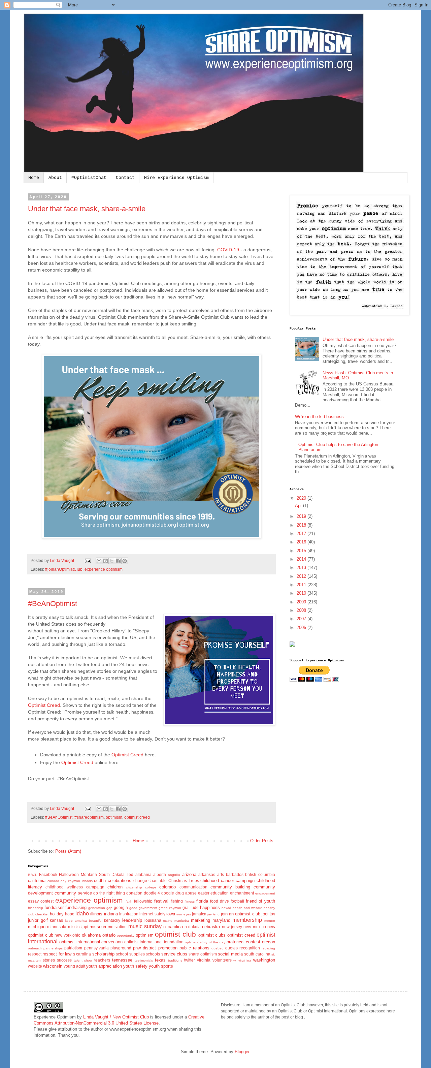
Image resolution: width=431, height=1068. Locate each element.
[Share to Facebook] (118, 561)
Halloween (69, 874)
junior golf (38, 920)
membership (247, 920)
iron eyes (183, 914)
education (219, 893)
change (140, 880)
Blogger (242, 1051)
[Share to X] (111, 561)
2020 (302, 498)
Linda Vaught (62, 560)
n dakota (193, 926)
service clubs (174, 953)
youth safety (135, 966)
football (237, 901)
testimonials (144, 960)
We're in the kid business (319, 416)
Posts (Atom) (68, 851)
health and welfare (247, 908)
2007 (302, 618)
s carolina (82, 954)
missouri (98, 926)
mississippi (78, 926)
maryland (221, 920)
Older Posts (261, 840)
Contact (125, 177)
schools (153, 954)
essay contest (41, 901)
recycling (268, 948)
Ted (130, 874)
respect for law (56, 953)
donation (134, 893)
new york (63, 935)
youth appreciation (104, 966)
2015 (302, 550)
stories (49, 960)
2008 (302, 610)
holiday (57, 913)
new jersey (232, 926)
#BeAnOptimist (52, 603)
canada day (57, 881)
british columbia (260, 874)
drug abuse (186, 893)
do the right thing (109, 893)
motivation (117, 926)
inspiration (128, 914)
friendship (35, 908)
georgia (121, 907)
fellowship (143, 901)
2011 (302, 584)
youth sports (161, 966)
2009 (302, 601)
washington (264, 960)
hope (69, 914)
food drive (219, 901)
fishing (177, 901)
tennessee (122, 960)
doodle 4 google (159, 893)
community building (230, 886)
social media (230, 953)
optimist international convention (91, 941)
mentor (269, 920)
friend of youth (260, 901)
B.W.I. (32, 875)
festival (161, 901)
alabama (143, 874)
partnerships (53, 948)
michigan (36, 926)
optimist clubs (212, 935)
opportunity (125, 935)
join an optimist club (240, 913)
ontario (108, 935)
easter (203, 893)
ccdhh (100, 880)
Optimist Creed (44, 705)
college (150, 887)
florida (202, 901)
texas (160, 960)
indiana (111, 913)
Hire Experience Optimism (176, 177)
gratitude (191, 907)
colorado (167, 886)
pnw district (144, 947)
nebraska (211, 926)
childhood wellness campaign (74, 887)
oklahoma (91, 935)
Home (33, 177)
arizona (189, 874)
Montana (89, 874)
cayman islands (80, 881)
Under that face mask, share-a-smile (86, 209)
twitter (189, 960)
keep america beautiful (83, 920)
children (115, 886)
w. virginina (242, 960)
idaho (82, 913)
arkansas (206, 874)
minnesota (56, 926)
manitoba (181, 920)
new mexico (254, 926)
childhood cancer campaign (227, 880)
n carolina (173, 926)
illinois (96, 913)
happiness (210, 907)
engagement (265, 893)
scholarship (103, 953)
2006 (302, 627)
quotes (231, 948)
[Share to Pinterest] (124, 561)
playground (120, 948)
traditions (175, 960)
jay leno (213, 914)
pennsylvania (96, 948)
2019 (302, 516)
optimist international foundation (154, 942)
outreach (35, 948)
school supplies (130, 954)
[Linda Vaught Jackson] (292, 645)
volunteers (222, 960)
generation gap (100, 908)
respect (34, 954)
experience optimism (104, 569)
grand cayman (170, 908)
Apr (299, 505)
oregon (268, 941)
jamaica (199, 914)
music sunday (145, 926)
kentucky (112, 920)
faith (129, 901)
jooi (265, 913)
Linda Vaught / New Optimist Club (116, 1016)
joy (272, 914)
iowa (170, 913)
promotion (167, 947)
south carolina (257, 954)
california (36, 880)
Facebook (48, 874)
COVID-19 (228, 249)
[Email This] (99, 561)
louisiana (152, 920)
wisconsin (52, 966)
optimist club (175, 934)
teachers (102, 960)
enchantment (242, 893)
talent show (83, 960)
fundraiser (54, 907)
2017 (302, 533)
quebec (217, 948)
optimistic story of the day (205, 942)
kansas (56, 920)
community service (73, 893)
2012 (302, 576)
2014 (302, 559)
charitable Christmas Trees (173, 880)
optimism (114, 817)
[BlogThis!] (105, 561)
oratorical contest (244, 941)
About (55, 177)
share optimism (203, 954)
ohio (76, 935)
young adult (74, 966)
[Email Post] (87, 560)
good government (143, 908)
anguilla (174, 875)
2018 (302, 525)
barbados (234, 874)
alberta (159, 874)
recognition (249, 948)
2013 (302, 567)
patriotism (73, 948)
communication (193, 887)
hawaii (226, 908)
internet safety (152, 914)
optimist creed (137, 817)
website (35, 966)
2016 (302, 541)
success (64, 960)
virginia (203, 960)
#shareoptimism (89, 817)
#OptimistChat (88, 177)
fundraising (76, 907)
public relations (194, 947)
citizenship (134, 887)
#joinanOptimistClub (63, 569)
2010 (302, 593)
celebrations (119, 880)
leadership (132, 920)
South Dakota (112, 874)
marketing (200, 920)
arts (220, 874)
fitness (190, 901)
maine (167, 920)
